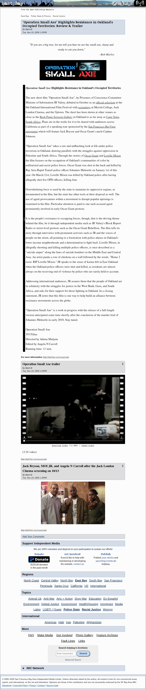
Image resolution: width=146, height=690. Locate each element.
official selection (105, 102)
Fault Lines (68, 640)
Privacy (33, 685)
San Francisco (113, 580)
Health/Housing (88, 604)
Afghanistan (94, 622)
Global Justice (50, 604)
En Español (110, 598)
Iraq (68, 622)
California (76, 585)
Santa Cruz (61, 585)
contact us (78, 564)
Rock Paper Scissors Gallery (56, 117)
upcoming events (104, 561)
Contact (41, 685)
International (98, 585)
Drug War (81, 598)
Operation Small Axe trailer (41, 364)
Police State (72, 609)
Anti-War (48, 598)
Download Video (60, 446)
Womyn (108, 609)
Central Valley (49, 580)
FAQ (31, 635)
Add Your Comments (33, 536)
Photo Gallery (84, 635)
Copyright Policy (20, 685)
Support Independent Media (41, 543)
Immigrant (106, 604)
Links (81, 640)
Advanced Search (73, 660)
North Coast (31, 580)
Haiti (61, 622)
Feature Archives (107, 635)
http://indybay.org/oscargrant (56, 356)
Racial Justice (59, 16)
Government (69, 604)
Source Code (52, 685)
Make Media (45, 635)
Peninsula (46, 585)
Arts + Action (64, 598)
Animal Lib (34, 598)
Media (119, 604)
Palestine (79, 622)
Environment (31, 604)
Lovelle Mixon (112, 155)
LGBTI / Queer (52, 609)
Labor (37, 609)
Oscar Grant (91, 155)
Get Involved (64, 635)
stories (108, 557)
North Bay (66, 580)
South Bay (95, 580)
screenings (84, 107)
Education (95, 598)
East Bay (25, 16)
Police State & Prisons (41, 16)
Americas (50, 622)
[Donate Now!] (39, 559)
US (86, 585)
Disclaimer (7, 685)
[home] (26, 3)
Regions (27, 574)
